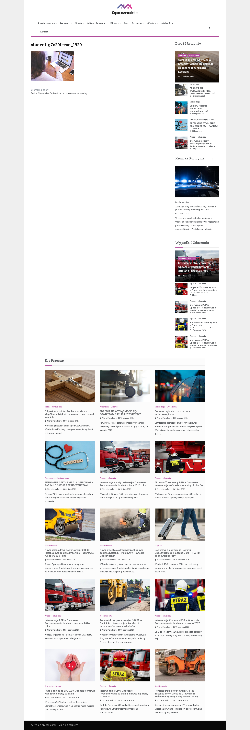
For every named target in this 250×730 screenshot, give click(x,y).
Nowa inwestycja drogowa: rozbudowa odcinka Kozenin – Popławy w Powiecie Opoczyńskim (122, 553)
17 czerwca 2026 (199, 330)
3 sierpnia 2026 (198, 113)
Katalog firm (167, 23)
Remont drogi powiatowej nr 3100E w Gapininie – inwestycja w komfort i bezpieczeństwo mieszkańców (121, 623)
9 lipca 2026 (197, 295)
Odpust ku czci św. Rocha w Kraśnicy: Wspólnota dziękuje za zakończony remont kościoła (69, 414)
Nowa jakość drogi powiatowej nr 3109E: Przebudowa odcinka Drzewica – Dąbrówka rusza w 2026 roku (69, 553)
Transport (65, 23)
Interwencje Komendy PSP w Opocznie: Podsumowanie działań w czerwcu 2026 (203, 326)
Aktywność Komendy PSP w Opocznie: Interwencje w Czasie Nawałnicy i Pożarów (203, 291)
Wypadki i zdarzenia (198, 137)
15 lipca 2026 (197, 149)
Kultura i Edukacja (96, 23)
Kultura (182, 55)
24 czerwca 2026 (199, 313)
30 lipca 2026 (197, 131)
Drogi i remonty (51, 545)
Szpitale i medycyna (53, 686)
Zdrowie (114, 23)
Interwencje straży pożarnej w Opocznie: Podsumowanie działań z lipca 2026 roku (202, 145)
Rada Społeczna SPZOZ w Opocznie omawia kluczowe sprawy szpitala (70, 692)
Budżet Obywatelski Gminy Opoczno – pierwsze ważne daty (59, 93)
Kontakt (44, 32)
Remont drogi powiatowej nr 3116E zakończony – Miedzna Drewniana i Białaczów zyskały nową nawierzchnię (176, 693)
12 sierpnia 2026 (198, 96)
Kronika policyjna (182, 202)
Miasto (78, 23)
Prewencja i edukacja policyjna (202, 119)
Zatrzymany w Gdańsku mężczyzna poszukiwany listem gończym (195, 208)
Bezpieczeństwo (46, 23)
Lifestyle (151, 23)
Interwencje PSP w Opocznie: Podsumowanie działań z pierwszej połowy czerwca (203, 344)
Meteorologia (195, 102)
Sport (126, 23)
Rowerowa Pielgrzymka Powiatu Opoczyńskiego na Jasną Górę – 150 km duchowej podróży (177, 553)
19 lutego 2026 (184, 213)
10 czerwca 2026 (199, 348)
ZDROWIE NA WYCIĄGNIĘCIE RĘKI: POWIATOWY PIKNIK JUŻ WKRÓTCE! (202, 92)
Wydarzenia (194, 55)
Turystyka (137, 23)
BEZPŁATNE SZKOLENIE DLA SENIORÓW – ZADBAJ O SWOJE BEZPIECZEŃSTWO (69, 484)
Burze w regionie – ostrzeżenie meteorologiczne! (199, 109)
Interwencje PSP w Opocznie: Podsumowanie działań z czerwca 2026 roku (203, 309)
